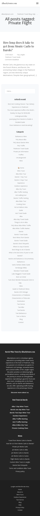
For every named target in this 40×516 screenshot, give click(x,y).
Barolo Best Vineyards (20, 465)
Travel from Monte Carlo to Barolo (20, 440)
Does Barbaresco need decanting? (21, 125)
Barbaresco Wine (21, 136)
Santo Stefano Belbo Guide (21, 265)
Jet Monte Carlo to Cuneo (20, 456)
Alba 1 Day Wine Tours (20, 406)
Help (20, 505)
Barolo (21, 231)
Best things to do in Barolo (21, 250)
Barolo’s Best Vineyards (21, 244)
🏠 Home (21, 168)
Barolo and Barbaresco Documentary (21, 259)
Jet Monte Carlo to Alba (20, 450)
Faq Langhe (21, 55)
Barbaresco (21, 262)
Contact (21, 322)
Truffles (21, 155)
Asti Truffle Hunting (20, 422)
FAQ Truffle (21, 146)
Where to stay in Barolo (21, 247)
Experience (21, 183)
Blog (21, 319)
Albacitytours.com (9, 3)
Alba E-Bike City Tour (20, 425)
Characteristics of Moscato (21, 298)
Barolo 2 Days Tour (21, 180)
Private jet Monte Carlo (20, 447)
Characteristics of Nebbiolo (21, 295)
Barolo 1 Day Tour (21, 177)
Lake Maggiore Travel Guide (21, 274)
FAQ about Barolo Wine (21, 142)
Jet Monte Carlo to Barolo (20, 453)
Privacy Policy (20, 507)
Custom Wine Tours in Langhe (20, 462)
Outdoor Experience (20, 416)
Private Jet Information (21, 152)
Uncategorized (21, 158)
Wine (21, 161)
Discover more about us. (20, 392)
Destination (21, 301)
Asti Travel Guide (21, 213)
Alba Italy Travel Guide (21, 219)
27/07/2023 (9, 55)
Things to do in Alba (21, 222)
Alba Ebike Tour (21, 201)
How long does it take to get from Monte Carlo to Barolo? (18, 46)
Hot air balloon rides (21, 207)
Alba (21, 216)
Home (20, 489)
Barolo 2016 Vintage (21, 292)
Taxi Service (21, 304)
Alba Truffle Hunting (21, 192)
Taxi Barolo (21, 310)
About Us (20, 492)
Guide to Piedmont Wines (21, 289)
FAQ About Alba (21, 139)
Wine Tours (21, 171)
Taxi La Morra (21, 316)
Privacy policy (20, 471)
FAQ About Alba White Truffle (21, 225)
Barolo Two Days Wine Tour (20, 413)
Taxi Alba (21, 307)
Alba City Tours (21, 189)
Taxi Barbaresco (21, 313)
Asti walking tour (20, 195)
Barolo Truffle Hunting (21, 198)
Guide (21, 210)
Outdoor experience (21, 186)
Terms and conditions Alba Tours (20, 468)
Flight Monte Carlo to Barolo (20, 459)
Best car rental (21, 277)
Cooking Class (21, 204)
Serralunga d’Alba (21, 268)
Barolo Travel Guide (21, 234)
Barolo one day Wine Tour (20, 410)
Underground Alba (21, 116)
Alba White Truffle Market (21, 228)
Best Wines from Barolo (21, 237)
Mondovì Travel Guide (21, 271)
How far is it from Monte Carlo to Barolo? (20, 444)
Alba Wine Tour (21, 174)
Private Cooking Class (20, 428)
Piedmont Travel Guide (12, 57)
